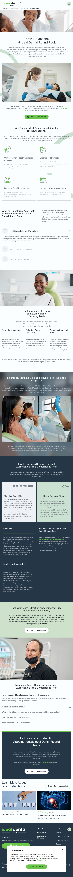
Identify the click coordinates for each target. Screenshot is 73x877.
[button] (69, 4)
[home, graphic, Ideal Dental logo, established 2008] (12, 4)
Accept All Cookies (36, 866)
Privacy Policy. (42, 861)
